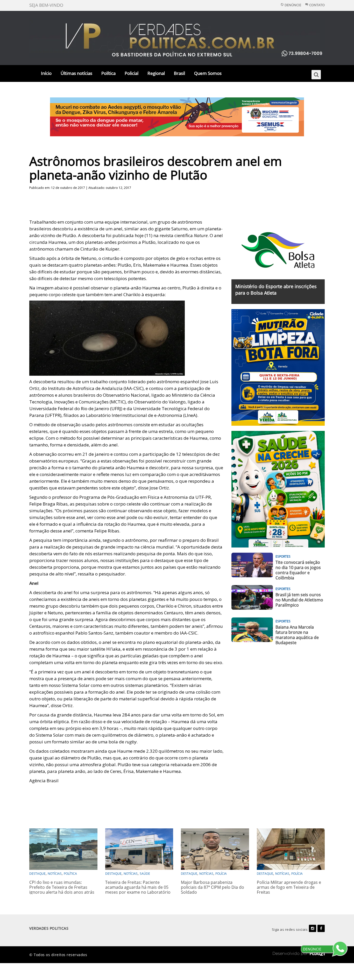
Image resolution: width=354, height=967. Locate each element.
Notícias (55, 873)
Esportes (283, 556)
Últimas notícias (76, 73)
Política (108, 73)
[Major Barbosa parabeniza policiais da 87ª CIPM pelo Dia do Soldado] (215, 848)
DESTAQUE (37, 873)
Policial (131, 73)
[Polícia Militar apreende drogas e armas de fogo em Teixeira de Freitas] (291, 848)
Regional (156, 73)
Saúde (145, 873)
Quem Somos (208, 73)
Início (46, 73)
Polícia (221, 873)
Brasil (179, 73)
